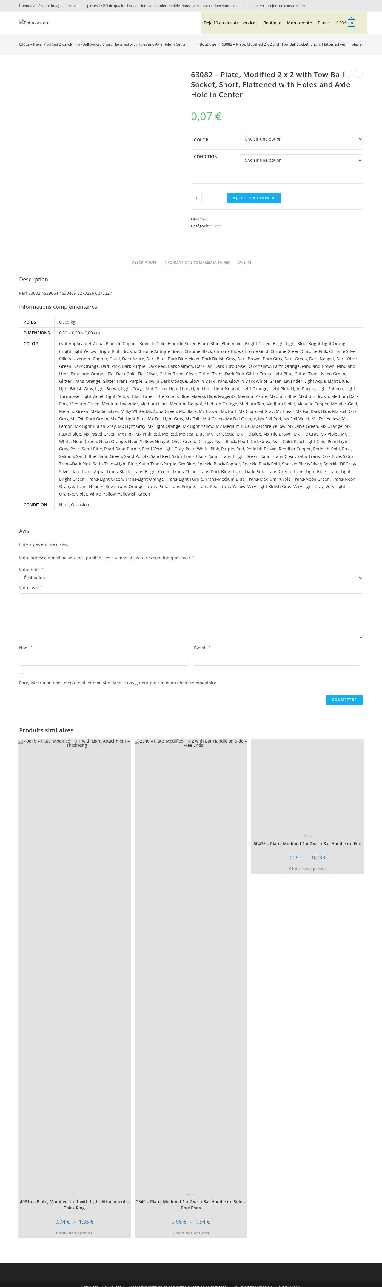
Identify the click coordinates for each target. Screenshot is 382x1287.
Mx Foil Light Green (204, 419)
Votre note (31, 570)
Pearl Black (225, 441)
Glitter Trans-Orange (80, 381)
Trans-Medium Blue (225, 479)
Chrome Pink (314, 351)
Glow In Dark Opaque (165, 381)
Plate (216, 226)
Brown (128, 351)
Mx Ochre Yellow (268, 426)
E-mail (202, 648)
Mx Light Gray (131, 426)
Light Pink (279, 388)
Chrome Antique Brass (159, 351)
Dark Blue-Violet (184, 359)
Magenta (227, 396)
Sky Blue (186, 464)
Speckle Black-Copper (218, 464)
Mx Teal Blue (192, 434)
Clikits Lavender (75, 359)
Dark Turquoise (230, 366)
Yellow (109, 494)
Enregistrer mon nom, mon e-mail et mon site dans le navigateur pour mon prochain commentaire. (118, 683)
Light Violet (92, 396)
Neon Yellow (140, 441)
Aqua (98, 343)
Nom (26, 648)
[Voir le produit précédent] (348, 74)
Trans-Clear (184, 471)
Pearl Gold (281, 441)
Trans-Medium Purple (269, 479)
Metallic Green (73, 411)
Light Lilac (179, 388)
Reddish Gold (326, 449)
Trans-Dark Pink (248, 471)
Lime (147, 396)
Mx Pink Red (147, 434)
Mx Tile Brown (277, 434)
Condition (206, 156)
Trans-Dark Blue (214, 471)
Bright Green (258, 343)
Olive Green (183, 441)
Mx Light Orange (164, 426)
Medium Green (85, 404)
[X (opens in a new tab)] (352, 6)
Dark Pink (110, 366)
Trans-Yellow (232, 486)
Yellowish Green (134, 494)
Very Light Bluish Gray (269, 486)
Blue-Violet (232, 343)
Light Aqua (315, 381)
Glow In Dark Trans (208, 381)
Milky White (132, 411)
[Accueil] (192, 44)
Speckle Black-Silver (301, 464)
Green (275, 381)
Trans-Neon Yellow (95, 486)
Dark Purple (133, 366)
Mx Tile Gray (306, 434)
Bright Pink (109, 351)
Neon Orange (112, 441)
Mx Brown (209, 411)
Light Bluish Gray (76, 388)
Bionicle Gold (152, 343)
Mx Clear (284, 411)
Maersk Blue (203, 396)
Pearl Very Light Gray (163, 449)
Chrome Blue (227, 351)
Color (201, 140)
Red (240, 449)
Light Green (155, 388)
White (95, 494)
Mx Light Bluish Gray (95, 426)
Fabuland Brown (318, 366)
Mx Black (188, 411)
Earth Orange (286, 366)
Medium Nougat (186, 404)
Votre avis (30, 587)
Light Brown (107, 388)
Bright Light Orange (328, 343)
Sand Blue (86, 456)
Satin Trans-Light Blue (115, 464)
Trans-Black (118, 471)
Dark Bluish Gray (218, 359)
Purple (227, 449)
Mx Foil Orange (241, 419)
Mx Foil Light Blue (128, 419)
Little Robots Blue (171, 396)
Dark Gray (272, 359)
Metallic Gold (344, 404)
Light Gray (131, 388)
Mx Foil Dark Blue (312, 411)
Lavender (293, 381)
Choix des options (74, 1232)
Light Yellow (118, 396)
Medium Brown (313, 396)
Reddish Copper (295, 449)
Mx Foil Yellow (326, 419)
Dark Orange (86, 366)
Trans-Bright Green (151, 471)
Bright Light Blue (289, 343)
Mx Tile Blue (249, 434)
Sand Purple (136, 456)
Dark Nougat (321, 359)
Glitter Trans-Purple (122, 381)
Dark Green (295, 359)
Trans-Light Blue (309, 471)
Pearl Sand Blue (86, 449)
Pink (215, 449)
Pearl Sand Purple (122, 449)
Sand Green (110, 456)
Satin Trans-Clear (278, 456)
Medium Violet (280, 404)
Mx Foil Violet (296, 419)
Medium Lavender (120, 404)
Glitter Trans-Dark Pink (221, 373)
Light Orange (254, 388)
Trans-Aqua (92, 471)
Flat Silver (147, 373)
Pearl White (197, 449)
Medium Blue (282, 396)
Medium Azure (252, 396)
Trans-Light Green (105, 479)
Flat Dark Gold (122, 373)
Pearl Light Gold (310, 441)
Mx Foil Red (269, 419)
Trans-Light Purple (184, 479)
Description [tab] (143, 262)
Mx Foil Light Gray (165, 419)
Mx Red (169, 434)
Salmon (66, 456)
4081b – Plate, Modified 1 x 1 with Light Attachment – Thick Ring (74, 1205)
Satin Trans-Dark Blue (319, 456)
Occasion (80, 504)
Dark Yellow (259, 366)
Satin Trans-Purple (157, 464)
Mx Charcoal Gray (256, 411)
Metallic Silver (104, 411)
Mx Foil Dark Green (89, 419)
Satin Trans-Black (189, 456)
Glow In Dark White (248, 381)
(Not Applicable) (75, 343)
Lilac (136, 396)
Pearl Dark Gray (253, 441)
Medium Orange (220, 404)
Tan (75, 471)
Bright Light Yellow (77, 351)
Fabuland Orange (88, 373)
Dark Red (156, 366)
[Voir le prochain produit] (359, 74)
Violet (81, 494)
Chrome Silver (343, 351)
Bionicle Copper (121, 343)
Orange (204, 441)
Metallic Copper (313, 404)
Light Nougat (226, 388)
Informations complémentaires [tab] (196, 262)
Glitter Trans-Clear (177, 373)
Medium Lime (154, 404)
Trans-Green (278, 471)
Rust (346, 449)
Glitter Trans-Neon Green (320, 373)
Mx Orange (331, 426)
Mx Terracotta (221, 434)
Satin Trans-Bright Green (233, 456)
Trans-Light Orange (144, 479)
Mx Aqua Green (161, 411)
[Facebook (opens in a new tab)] (359, 6)
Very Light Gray (308, 486)
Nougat (162, 441)
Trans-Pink (156, 486)
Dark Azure (133, 359)
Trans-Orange (130, 486)
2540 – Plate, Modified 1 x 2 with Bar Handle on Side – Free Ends (191, 1205)
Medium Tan (251, 404)
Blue (214, 343)
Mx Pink (125, 434)
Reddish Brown (261, 449)
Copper (100, 359)
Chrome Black (198, 351)
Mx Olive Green (302, 426)
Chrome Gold (255, 351)
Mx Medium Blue (233, 426)
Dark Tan (203, 366)
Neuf (64, 504)
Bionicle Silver (182, 343)
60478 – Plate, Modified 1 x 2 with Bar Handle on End (307, 843)
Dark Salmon (180, 366)
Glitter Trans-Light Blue (269, 373)
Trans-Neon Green (311, 479)
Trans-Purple (182, 486)
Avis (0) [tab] (244, 262)
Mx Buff (228, 411)
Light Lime (201, 388)
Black (203, 343)
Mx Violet (330, 434)
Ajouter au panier (254, 197)
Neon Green (85, 441)
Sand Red (160, 456)
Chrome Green (285, 351)
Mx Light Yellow (198, 426)
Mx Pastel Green (99, 434)
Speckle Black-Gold (261, 464)
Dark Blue (156, 359)
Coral (115, 359)
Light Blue (338, 381)
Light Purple (303, 388)
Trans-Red (207, 486)
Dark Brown (249, 359)
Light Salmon (330, 388)
